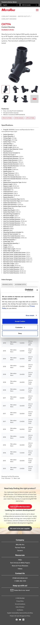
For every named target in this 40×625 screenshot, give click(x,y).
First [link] (2, 478)
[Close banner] (37, 290)
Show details (30, 315)
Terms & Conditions (20, 604)
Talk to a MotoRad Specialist (20, 506)
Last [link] (18, 478)
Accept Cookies (20, 321)
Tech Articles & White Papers (20, 563)
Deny (20, 333)
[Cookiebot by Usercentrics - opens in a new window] (25, 290)
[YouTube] (20, 620)
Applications (30, 118)
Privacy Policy (20, 601)
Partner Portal (20, 547)
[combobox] (8, 5)
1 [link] (11, 478)
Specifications (7, 118)
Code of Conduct (20, 607)
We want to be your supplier (20, 528)
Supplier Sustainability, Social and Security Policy (20, 612)
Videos (20, 568)
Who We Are (20, 544)
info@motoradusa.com (20, 578)
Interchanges (19, 118)
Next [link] (15, 478)
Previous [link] (7, 478)
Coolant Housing (8, 16)
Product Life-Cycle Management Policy (20, 615)
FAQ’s (20, 560)
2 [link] (12, 478)
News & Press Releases (20, 565)
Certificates (20, 610)
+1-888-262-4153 (20, 581)
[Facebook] (17, 620)
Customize (18, 327)
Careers (20, 550)
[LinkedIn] (23, 620)
